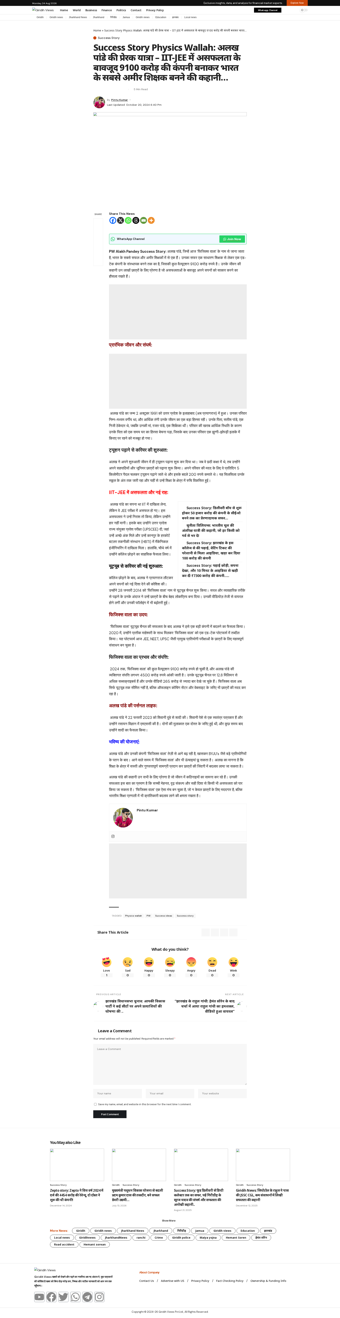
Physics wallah (133, 915)
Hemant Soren (236, 1237)
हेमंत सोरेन (261, 1237)
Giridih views (143, 17)
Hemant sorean (95, 1244)
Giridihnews (87, 1237)
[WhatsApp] (306, 18)
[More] (151, 220)
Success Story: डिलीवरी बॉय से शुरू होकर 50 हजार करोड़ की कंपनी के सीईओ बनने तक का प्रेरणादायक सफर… (212, 512)
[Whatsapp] (128, 220)
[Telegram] (302, 18)
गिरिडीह (113, 17)
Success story (185, 915)
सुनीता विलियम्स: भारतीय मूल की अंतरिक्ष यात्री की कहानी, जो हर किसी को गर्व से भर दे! (211, 530)
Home (97, 30)
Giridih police (181, 1237)
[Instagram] (298, 18)
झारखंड (175, 17)
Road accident (64, 1244)
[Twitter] (63, 1297)
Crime (159, 1237)
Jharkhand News (78, 17)
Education (160, 17)
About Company (149, 1272)
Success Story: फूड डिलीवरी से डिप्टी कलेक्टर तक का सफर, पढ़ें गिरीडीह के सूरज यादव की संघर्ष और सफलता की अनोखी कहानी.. (199, 1197)
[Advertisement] (178, 311)
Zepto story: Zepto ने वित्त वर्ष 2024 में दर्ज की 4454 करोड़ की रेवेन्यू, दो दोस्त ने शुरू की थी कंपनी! (76, 1195)
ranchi (141, 1237)
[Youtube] (39, 1297)
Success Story (109, 37)
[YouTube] (294, 18)
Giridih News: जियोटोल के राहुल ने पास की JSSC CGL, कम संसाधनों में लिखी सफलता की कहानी (262, 1195)
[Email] (103, 89)
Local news (190, 17)
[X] (290, 18)
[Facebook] (286, 18)
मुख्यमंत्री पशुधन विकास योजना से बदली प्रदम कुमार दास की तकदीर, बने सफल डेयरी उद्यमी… (137, 1195)
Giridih (40, 17)
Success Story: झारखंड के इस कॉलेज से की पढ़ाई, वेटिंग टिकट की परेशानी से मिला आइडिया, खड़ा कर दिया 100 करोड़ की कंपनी (211, 550)
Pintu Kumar (119, 100)
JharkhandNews (116, 1237)
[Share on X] (96, 89)
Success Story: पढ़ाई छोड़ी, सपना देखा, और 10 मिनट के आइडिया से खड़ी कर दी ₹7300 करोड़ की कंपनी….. (210, 570)
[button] (286, 10)
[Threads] (135, 220)
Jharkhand (98, 17)
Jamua (126, 17)
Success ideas (163, 915)
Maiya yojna (208, 1237)
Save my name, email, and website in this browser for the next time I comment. (144, 1104)
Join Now (234, 239)
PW (149, 915)
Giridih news (56, 17)
